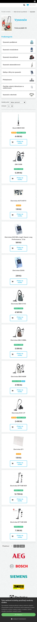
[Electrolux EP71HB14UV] (18, 477)
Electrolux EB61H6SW (18, 376)
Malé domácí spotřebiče (20, 11)
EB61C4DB (18, 164)
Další (22, 546)
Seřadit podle (5, 102)
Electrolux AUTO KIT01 (18, 201)
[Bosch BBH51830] (18, 120)
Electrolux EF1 (19, 449)
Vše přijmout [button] (18, 614)
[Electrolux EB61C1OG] (18, 296)
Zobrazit (3, 106)
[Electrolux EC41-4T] (18, 405)
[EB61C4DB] (18, 156)
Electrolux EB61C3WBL (18, 340)
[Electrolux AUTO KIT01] (18, 193)
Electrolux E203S (18, 270)
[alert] (18, 609)
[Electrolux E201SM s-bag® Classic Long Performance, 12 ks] (18, 229)
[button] (18, 619)
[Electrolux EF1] (18, 441)
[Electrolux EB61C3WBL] (18, 332)
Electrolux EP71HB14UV (18, 486)
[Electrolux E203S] (18, 262)
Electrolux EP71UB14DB (18, 522)
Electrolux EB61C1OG (18, 304)
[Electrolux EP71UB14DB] (18, 514)
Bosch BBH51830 (18, 128)
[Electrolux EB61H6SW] (18, 368)
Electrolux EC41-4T (18, 413)
